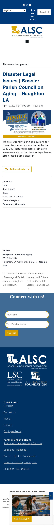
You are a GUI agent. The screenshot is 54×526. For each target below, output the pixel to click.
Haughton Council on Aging (17, 254)
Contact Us (10, 412)
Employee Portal (12, 431)
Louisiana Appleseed (15, 449)
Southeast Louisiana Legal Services (23, 443)
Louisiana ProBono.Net (17, 468)
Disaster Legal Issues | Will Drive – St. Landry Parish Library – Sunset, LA (38, 279)
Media (7, 418)
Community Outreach (14, 204)
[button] (27, 41)
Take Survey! (21, 519)
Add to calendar (17, 169)
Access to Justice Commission (20, 456)
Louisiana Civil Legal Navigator (20, 462)
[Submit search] (48, 12)
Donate (8, 425)
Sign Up (11, 333)
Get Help (8, 405)
